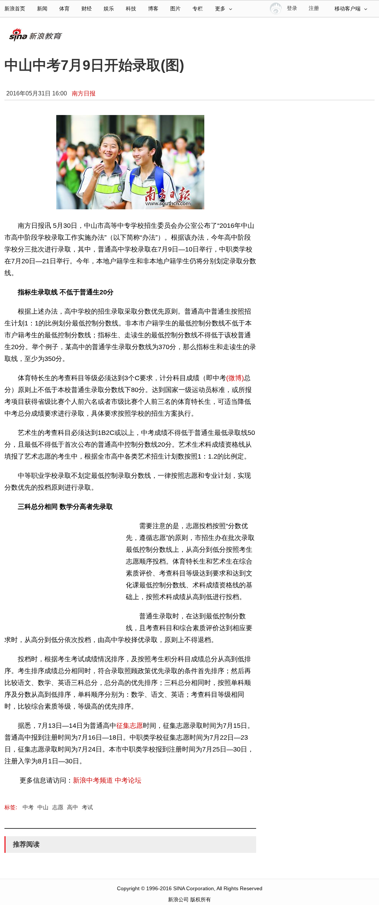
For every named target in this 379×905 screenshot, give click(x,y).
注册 (314, 8)
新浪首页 (14, 8)
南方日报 (83, 93)
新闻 (42, 8)
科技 (131, 8)
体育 (64, 8)
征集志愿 (129, 725)
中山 (42, 807)
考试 (87, 807)
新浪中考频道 (93, 780)
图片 (175, 8)
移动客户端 (347, 8)
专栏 (197, 8)
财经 (86, 8)
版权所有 (200, 899)
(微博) (235, 378)
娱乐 (109, 8)
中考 (28, 807)
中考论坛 (128, 780)
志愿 (57, 807)
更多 (220, 8)
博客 (153, 8)
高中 (72, 807)
